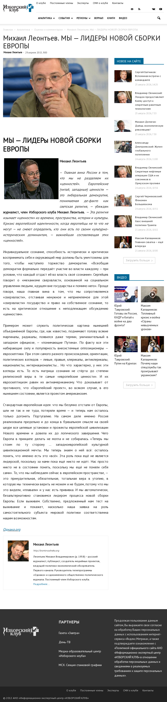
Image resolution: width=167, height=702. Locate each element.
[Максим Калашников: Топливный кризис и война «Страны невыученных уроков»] (152, 294)
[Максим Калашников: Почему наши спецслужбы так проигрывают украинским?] (152, 344)
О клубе (41, 3)
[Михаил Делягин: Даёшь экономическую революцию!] (123, 126)
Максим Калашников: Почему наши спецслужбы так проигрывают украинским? (151, 365)
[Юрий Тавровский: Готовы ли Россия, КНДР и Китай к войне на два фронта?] (126, 294)
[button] (159, 18)
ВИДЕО (122, 277)
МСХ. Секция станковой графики (80, 665)
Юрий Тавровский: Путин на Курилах (125, 359)
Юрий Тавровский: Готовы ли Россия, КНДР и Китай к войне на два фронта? (125, 315)
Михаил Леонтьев (12, 52)
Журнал (98, 18)
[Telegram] (146, 9)
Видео (123, 18)
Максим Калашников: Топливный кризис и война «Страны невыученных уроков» (150, 317)
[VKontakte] (153, 9)
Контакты (117, 3)
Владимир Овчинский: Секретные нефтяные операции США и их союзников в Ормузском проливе (148, 175)
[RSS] (139, 9)
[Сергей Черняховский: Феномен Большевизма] (123, 200)
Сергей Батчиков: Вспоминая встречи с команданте (148, 76)
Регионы (82, 18)
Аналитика (45, 18)
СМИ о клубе (100, 3)
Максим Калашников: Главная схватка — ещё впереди (149, 242)
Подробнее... (41, 584)
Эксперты (83, 3)
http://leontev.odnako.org (46, 550)
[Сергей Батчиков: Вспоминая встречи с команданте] (123, 76)
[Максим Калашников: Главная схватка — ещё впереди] (123, 242)
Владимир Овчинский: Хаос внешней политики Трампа (148, 221)
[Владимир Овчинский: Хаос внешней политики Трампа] (123, 221)
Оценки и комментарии (48, 29)
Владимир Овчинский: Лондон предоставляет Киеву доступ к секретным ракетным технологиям (149, 100)
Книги (111, 18)
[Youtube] (160, 9)
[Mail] (132, 9)
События (64, 18)
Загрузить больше (138, 260)
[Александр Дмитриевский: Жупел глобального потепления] (123, 147)
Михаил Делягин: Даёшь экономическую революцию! (149, 125)
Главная (8, 29)
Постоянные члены (61, 3)
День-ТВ (64, 642)
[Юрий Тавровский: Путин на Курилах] (126, 344)
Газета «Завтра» (69, 633)
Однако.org (11, 529)
